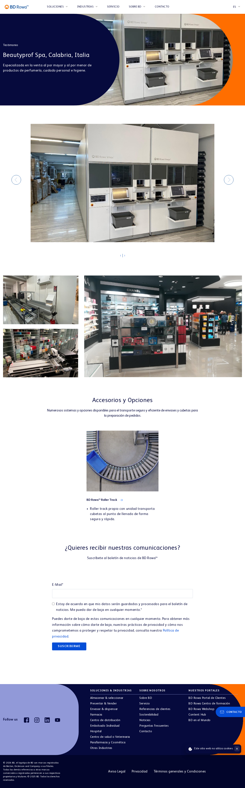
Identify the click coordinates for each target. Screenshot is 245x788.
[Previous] (16, 180)
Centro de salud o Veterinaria (110, 737)
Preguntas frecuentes (154, 725)
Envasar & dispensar (104, 709)
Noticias (144, 720)
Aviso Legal (116, 771)
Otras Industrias (101, 748)
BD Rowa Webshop (201, 709)
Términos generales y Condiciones (180, 771)
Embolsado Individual (104, 725)
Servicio (113, 6)
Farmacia (96, 714)
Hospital (96, 731)
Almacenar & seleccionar (106, 698)
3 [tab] (126, 257)
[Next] (229, 180)
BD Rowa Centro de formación (209, 703)
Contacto (162, 6)
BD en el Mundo (199, 720)
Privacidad (140, 771)
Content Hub (197, 714)
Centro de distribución (105, 720)
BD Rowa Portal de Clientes (207, 698)
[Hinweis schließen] (237, 748)
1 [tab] (122, 257)
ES (234, 7)
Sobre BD (135, 6)
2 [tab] (124, 256)
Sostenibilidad (148, 714)
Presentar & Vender (103, 703)
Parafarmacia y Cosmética (108, 742)
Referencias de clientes (155, 709)
